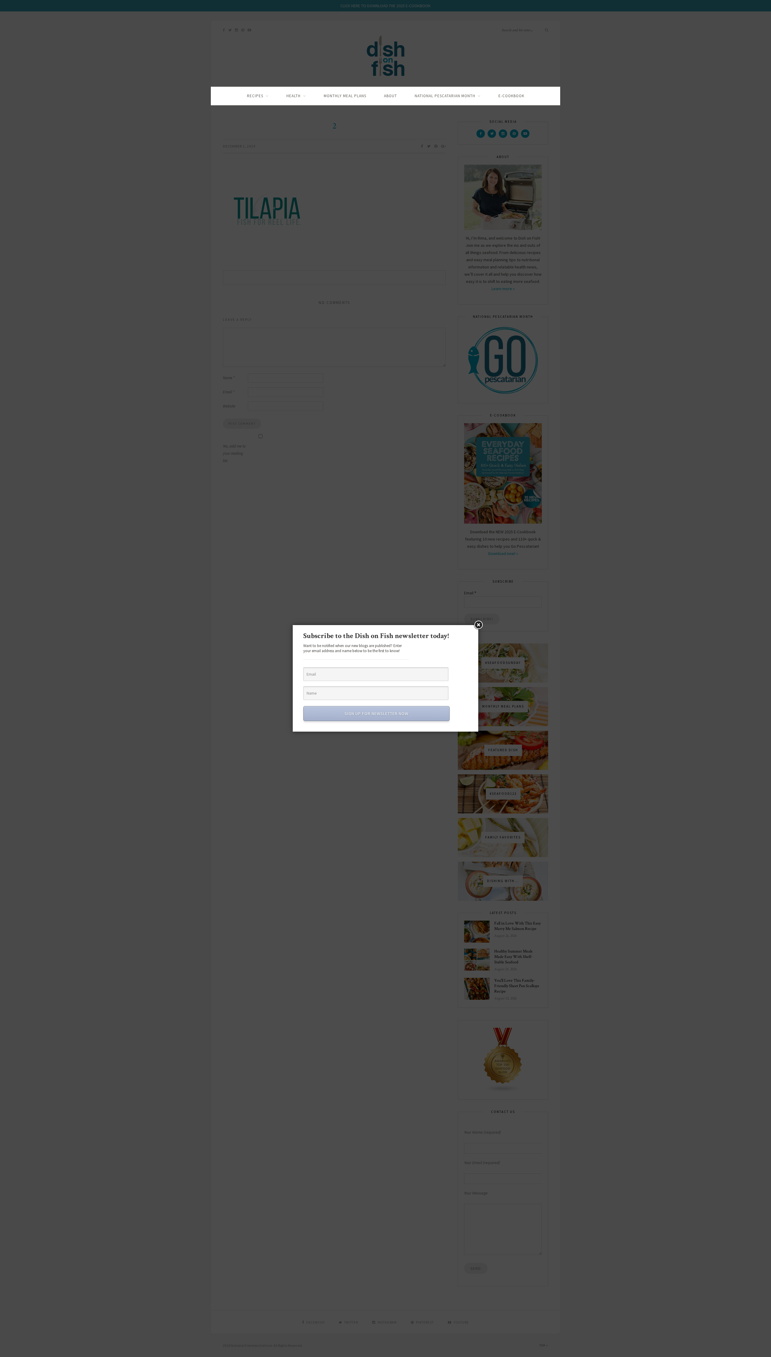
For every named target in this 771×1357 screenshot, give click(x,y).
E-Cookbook (511, 95)
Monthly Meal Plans (345, 95)
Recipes (255, 95)
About (390, 95)
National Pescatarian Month (445, 95)
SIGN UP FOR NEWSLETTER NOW (376, 713)
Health (293, 95)
